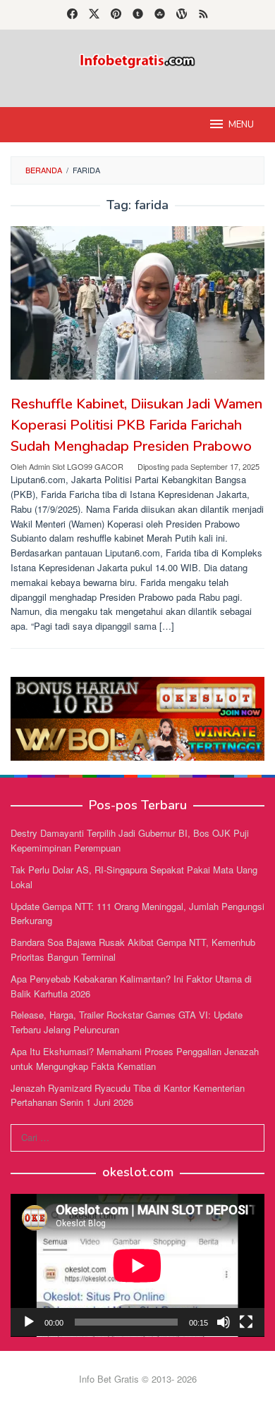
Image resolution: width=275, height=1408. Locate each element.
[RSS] (203, 15)
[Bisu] (223, 1322)
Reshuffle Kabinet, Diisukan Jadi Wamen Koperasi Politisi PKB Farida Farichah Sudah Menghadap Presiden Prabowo (136, 425)
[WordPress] (181, 15)
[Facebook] (72, 15)
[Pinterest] (116, 15)
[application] (137, 1265)
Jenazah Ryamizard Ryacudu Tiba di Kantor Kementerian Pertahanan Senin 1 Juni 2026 (128, 1095)
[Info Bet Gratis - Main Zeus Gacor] (137, 59)
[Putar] (29, 1322)
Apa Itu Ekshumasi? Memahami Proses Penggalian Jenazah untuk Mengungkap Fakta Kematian (135, 1059)
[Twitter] (94, 15)
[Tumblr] (138, 15)
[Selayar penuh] (246, 1322)
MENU (241, 124)
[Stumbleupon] (160, 15)
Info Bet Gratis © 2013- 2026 (138, 1378)
